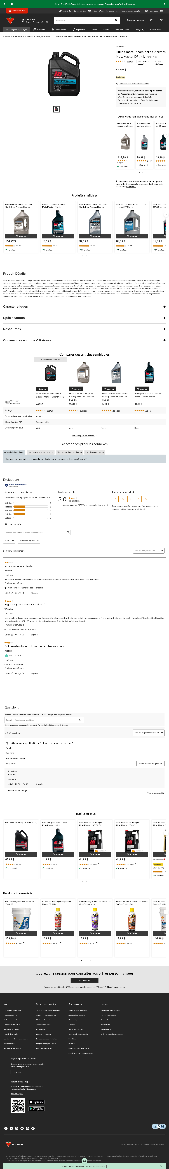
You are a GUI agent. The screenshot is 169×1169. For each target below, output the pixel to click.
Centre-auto (155, 29)
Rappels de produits (11, 1034)
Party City (140, 29)
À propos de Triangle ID (77, 1015)
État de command (136, 20)
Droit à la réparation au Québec (112, 1034)
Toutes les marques (76, 1029)
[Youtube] (22, 1128)
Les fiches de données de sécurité (16, 1039)
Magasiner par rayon (19, 29)
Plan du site (105, 1020)
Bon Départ (72, 1039)
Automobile (18, 36)
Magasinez (130, 4)
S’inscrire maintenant (116, 987)
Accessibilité (105, 1025)
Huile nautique (91, 36)
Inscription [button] (81, 11)
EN (161, 11)
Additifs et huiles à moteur (68, 36)
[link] (125, 61)
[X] (11, 1128)
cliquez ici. (131, 186)
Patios (94, 29)
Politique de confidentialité (110, 1010)
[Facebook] (6, 1128)
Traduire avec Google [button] (15, 758)
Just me (8, 651)
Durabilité (72, 1044)
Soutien (93, 11)
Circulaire (41, 29)
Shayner (12, 774)
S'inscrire (17, 1072)
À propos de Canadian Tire (78, 1010)
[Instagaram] (16, 1128)
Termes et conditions (108, 1015)
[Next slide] (164, 4)
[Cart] (161, 20)
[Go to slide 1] (56, 109)
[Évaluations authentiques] (16, 485)
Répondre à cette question (150, 763)
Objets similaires (159, 62)
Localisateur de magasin (12, 1010)
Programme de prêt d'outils (46, 1044)
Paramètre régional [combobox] (27, 541)
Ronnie (8, 571)
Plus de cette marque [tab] (94, 452)
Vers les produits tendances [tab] (69, 452)
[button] (116, 20)
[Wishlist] (151, 20)
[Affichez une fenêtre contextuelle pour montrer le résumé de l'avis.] (99, 864)
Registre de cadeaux (43, 1034)
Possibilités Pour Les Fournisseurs (81, 1053)
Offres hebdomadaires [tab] (14, 452)
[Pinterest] (27, 1128)
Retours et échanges (11, 1029)
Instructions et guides (44, 1048)
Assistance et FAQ (10, 1015)
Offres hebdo (60, 29)
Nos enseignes (74, 1020)
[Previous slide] (4, 4)
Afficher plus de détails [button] (83, 435)
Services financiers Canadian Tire (48, 1010)
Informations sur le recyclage (79, 1048)
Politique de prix (106, 1029)
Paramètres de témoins (12, 1048)
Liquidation (80, 29)
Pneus (106, 29)
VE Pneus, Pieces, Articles (45, 1020)
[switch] (8, 402)
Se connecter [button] (152, 11)
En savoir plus (17, 1093)
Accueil (6, 36)
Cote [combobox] (7, 541)
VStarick (8, 609)
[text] (125, 161)
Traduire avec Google (14, 583)
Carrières (72, 1025)
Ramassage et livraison (12, 1025)
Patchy (9, 748)
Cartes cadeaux (41, 1029)
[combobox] (151, 551)
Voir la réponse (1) (155, 793)
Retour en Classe (122, 29)
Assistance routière (43, 1025)
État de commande (11, 1020)
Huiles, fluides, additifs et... (40, 36)
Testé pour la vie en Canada (78, 1034)
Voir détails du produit (144, 62)
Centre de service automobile (46, 1015)
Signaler (34, 593)
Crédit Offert (66, 11)
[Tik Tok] (33, 1128)
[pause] (12, 4)
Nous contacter (9, 1044)
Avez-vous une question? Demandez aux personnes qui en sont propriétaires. (38, 714)
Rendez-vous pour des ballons (47, 1039)
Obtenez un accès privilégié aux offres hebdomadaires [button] (83, 1166)
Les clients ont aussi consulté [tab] (40, 452)
